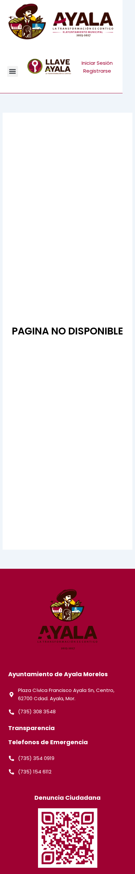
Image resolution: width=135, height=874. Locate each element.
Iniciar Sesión (97, 62)
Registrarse (97, 70)
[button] (12, 71)
